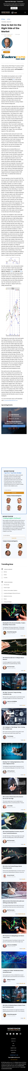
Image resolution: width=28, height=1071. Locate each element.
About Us (13, 1041)
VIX (24, 705)
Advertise (13, 1038)
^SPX (24, 983)
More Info (14, 8)
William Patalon (11, 979)
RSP (20, 913)
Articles (5, 571)
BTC (14, 79)
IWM (19, 913)
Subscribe (14, 492)
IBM (23, 879)
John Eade (10, 805)
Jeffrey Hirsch (11, 771)
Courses (5, 577)
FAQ (13, 1043)
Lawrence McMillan (12, 701)
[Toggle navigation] (25, 13)
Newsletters (13, 1050)
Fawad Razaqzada (11, 632)
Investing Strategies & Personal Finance (12, 593)
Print (9, 19)
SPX (10, 36)
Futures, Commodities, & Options (10, 590)
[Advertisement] (14, 450)
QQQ (24, 635)
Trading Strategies (8, 601)
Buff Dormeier (11, 666)
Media (13, 1045)
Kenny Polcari (10, 875)
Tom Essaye (10, 736)
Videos (5, 574)
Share (3, 19)
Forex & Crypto (7, 587)
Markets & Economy (8, 596)
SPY (8, 36)
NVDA (20, 983)
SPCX (22, 983)
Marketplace (13, 1048)
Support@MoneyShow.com (14, 1057)
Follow (7, 52)
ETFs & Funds (6, 584)
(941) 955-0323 (14, 1059)
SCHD (22, 913)
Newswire (13, 1052)
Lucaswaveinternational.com (10, 400)
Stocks (5, 599)
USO (24, 740)
